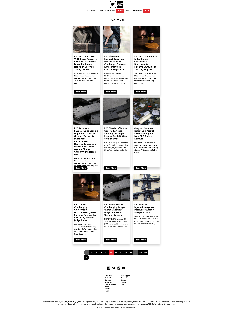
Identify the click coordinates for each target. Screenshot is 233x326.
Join (147, 11)
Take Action (90, 11)
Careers (108, 280)
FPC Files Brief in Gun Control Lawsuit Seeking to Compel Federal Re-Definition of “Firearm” (116, 133)
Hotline (107, 291)
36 (101, 252)
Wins (128, 11)
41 (126, 252)
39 (116, 252)
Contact (123, 280)
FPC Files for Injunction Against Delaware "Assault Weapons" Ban (144, 208)
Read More (80, 92)
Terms (123, 284)
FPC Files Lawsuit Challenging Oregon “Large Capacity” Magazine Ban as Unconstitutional (115, 209)
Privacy (123, 282)
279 (145, 252)
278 (140, 252)
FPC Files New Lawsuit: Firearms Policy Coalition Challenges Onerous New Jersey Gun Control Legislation (115, 63)
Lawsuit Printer (107, 11)
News (120, 11)
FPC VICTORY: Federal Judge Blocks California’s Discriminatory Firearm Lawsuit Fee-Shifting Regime (145, 63)
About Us (137, 11)
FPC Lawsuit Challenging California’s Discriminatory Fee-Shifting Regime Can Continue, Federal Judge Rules (85, 212)
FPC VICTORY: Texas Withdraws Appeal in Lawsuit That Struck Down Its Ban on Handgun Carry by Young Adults (85, 63)
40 (121, 252)
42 (131, 252)
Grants (107, 289)
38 (111, 252)
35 (96, 252)
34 (91, 252)
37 (106, 252)
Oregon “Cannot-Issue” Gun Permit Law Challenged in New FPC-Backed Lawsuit (144, 133)
